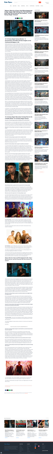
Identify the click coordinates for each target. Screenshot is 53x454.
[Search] (40, 2)
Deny (20, 450)
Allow (17, 450)
